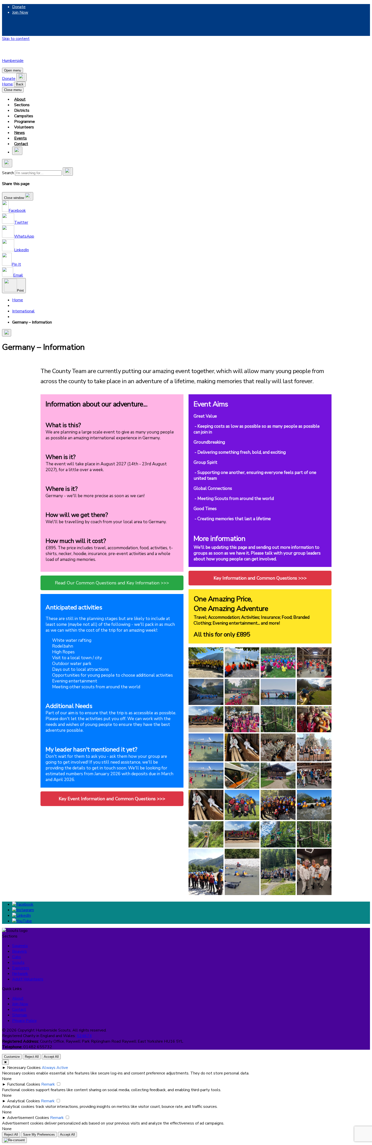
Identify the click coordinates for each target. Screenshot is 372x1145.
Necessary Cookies (24, 1067)
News (19, 132)
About (20, 99)
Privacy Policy (24, 1020)
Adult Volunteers (27, 979)
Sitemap (19, 1015)
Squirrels (20, 946)
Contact (21, 144)
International (23, 311)
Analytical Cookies (23, 1101)
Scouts (18, 962)
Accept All (51, 1057)
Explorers (20, 968)
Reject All (32, 1057)
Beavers (19, 951)
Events (20, 138)
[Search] (68, 171)
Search (8, 173)
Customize (12, 1057)
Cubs (16, 957)
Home (7, 84)
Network (20, 973)
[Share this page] (6, 332)
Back (20, 84)
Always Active (55, 1067)
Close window (14, 198)
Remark (48, 1084)
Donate (19, 7)
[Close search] (7, 163)
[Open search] (21, 77)
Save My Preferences (39, 1134)
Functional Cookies (23, 1084)
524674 (84, 1036)
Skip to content (16, 38)
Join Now (20, 12)
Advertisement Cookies (28, 1117)
